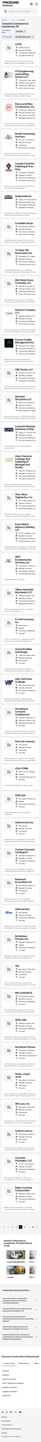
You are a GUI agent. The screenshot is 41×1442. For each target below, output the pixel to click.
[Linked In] (2, 1412)
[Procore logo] (11, 2)
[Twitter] (11, 1412)
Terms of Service (7, 1425)
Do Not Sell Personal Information (11, 1429)
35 (33, 1227)
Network (7, 5)
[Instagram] (15, 1412)
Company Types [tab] (9, 1363)
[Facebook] (6, 1412)
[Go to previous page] (4, 1227)
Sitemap (4, 1433)
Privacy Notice (6, 1421)
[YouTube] (20, 1412)
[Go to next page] (37, 1227)
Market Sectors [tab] (24, 1363)
